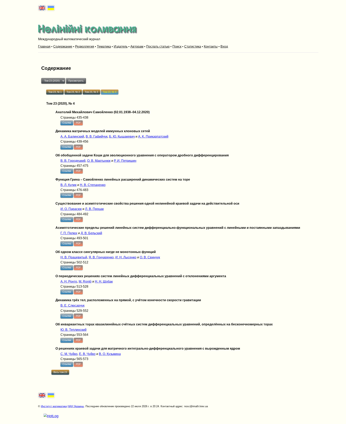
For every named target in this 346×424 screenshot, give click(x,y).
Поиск (176, 46)
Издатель (121, 46)
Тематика (104, 46)
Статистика (192, 46)
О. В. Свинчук (150, 257)
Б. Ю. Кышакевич (122, 136)
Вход (224, 46)
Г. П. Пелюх (68, 233)
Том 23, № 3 (91, 92)
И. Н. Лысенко (125, 257)
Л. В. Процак (94, 209)
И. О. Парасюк (71, 209)
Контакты (211, 46)
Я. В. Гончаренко (101, 257)
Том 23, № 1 (55, 92)
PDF (78, 122)
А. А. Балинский (72, 136)
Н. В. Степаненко (93, 185)
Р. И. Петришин (125, 160)
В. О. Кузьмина (110, 354)
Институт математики (54, 406)
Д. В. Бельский (91, 233)
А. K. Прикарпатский (153, 136)
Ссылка (66, 122)
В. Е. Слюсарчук (72, 305)
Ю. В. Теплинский (73, 329)
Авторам (136, 46)
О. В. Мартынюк (99, 160)
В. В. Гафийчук (97, 136)
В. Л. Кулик (68, 185)
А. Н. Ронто (68, 281)
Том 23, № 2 (73, 92)
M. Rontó (85, 281)
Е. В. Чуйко (87, 354)
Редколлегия (84, 46)
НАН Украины (76, 406)
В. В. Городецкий (72, 160)
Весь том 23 (60, 372)
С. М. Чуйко (68, 354)
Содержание (62, 46)
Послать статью (158, 46)
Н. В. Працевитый (73, 257)
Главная (44, 46)
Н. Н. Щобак (104, 281)
